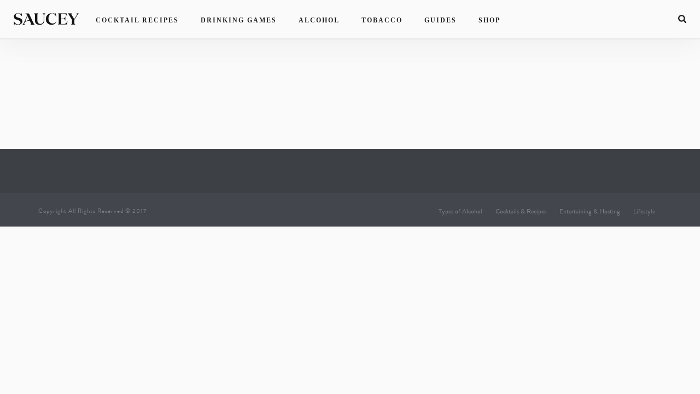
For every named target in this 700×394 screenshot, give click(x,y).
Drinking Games (239, 20)
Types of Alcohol (460, 211)
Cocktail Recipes (137, 20)
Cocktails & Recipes (520, 211)
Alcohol (319, 20)
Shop (489, 20)
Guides (440, 20)
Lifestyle (644, 211)
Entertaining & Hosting (589, 211)
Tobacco (381, 20)
